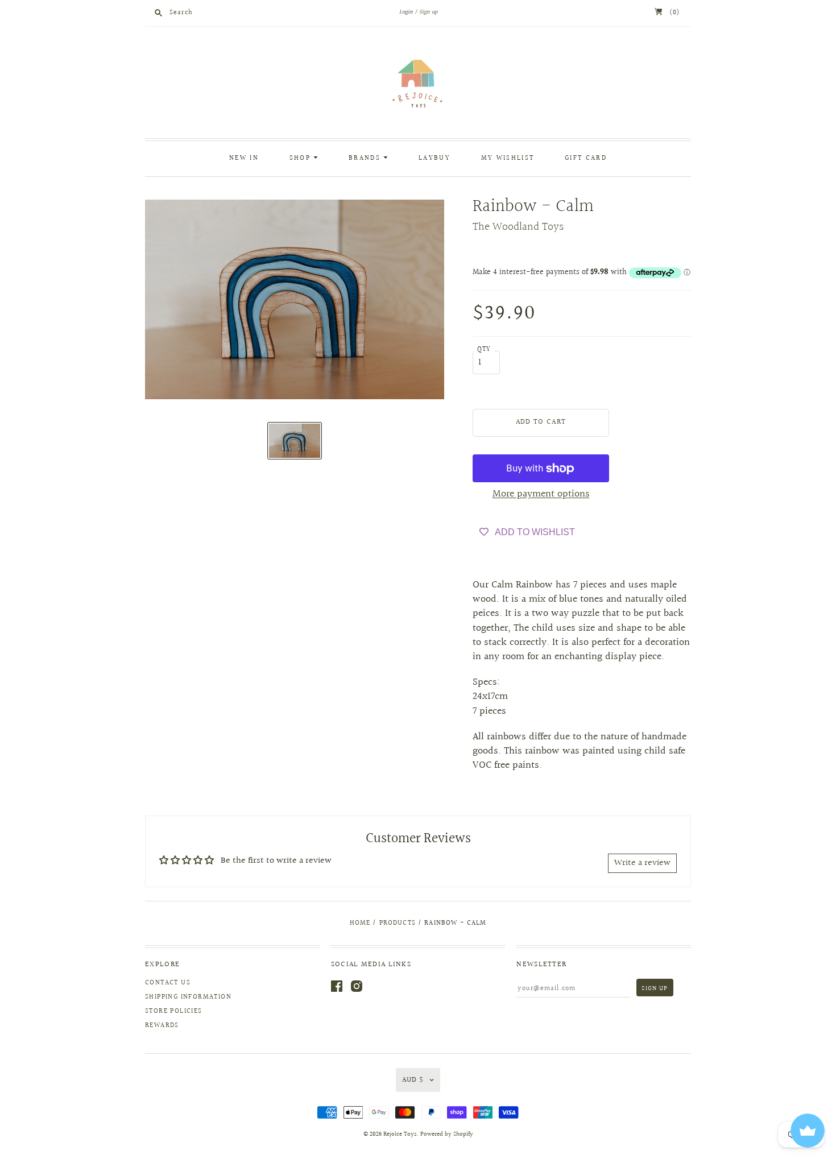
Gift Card (586, 158)
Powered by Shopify (446, 1134)
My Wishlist (507, 158)
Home (360, 923)
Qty (484, 349)
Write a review (642, 863)
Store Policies (173, 1011)
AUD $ (413, 1080)
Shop (301, 158)
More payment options (541, 494)
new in (244, 158)
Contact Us (168, 983)
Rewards (162, 1025)
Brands (366, 158)
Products (397, 923)
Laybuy (434, 158)
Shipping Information (188, 997)
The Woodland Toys (518, 227)
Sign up (428, 11)
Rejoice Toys (400, 1134)
